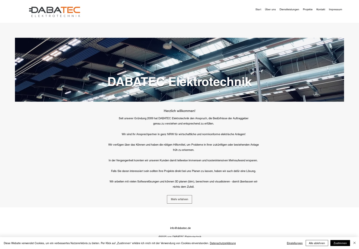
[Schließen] (354, 243)
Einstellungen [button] (295, 243)
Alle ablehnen (317, 243)
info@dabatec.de (180, 228)
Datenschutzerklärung (223, 243)
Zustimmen (340, 243)
